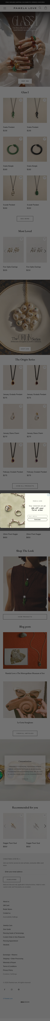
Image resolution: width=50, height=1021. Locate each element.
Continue (37, 519)
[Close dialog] (48, 495)
